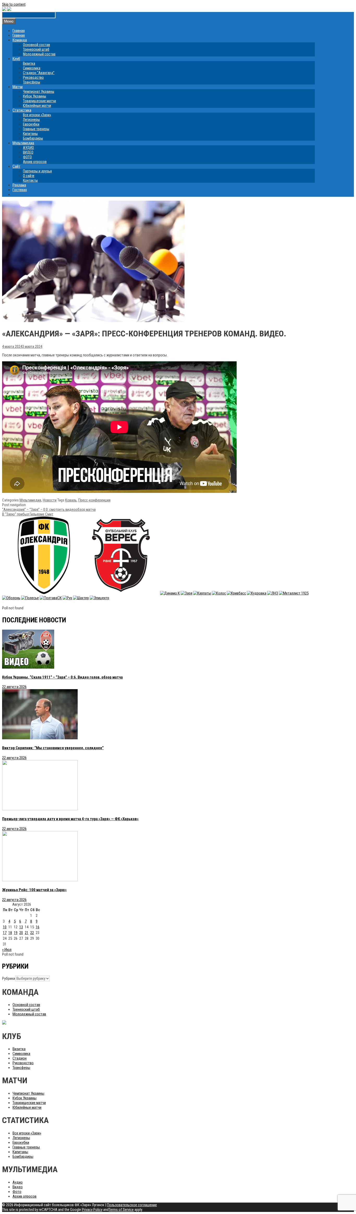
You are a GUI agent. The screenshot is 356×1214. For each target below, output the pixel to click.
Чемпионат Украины (38, 91)
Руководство (33, 77)
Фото (17, 1191)
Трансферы (31, 82)
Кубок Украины (34, 96)
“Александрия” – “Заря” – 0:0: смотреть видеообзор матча (49, 509)
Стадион (20, 1058)
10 (5, 927)
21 (26, 932)
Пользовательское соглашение (132, 1205)
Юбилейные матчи (37, 105)
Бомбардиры (33, 138)
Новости (50, 500)
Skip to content (14, 4)
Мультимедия (30, 500)
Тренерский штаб (36, 49)
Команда (20, 40)
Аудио (18, 1182)
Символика (31, 68)
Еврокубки (31, 124)
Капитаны (30, 134)
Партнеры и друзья (37, 171)
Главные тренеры (36, 129)
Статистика (22, 110)
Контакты (30, 180)
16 (37, 927)
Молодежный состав (39, 54)
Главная (19, 30)
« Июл (6, 949)
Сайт (16, 166)
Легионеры (31, 120)
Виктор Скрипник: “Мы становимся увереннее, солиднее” (53, 748)
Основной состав (36, 45)
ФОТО (27, 157)
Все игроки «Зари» (37, 115)
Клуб (16, 58)
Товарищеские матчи (39, 101)
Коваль (71, 500)
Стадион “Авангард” (38, 73)
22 (32, 932)
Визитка (29, 63)
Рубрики (8, 978)
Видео (18, 1187)
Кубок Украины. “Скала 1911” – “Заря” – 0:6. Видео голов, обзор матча (62, 677)
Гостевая (20, 189)
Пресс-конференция (94, 500)
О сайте (28, 176)
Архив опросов (35, 162)
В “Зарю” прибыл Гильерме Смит (27, 514)
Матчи (18, 86)
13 (21, 927)
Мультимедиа (23, 143)
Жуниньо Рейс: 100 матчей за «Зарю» (34, 889)
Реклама (19, 185)
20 (21, 932)
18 (10, 932)
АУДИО (28, 148)
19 (15, 932)
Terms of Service (121, 1209)
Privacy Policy (92, 1209)
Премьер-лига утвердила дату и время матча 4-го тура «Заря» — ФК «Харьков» (70, 819)
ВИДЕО (28, 152)
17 (5, 932)
